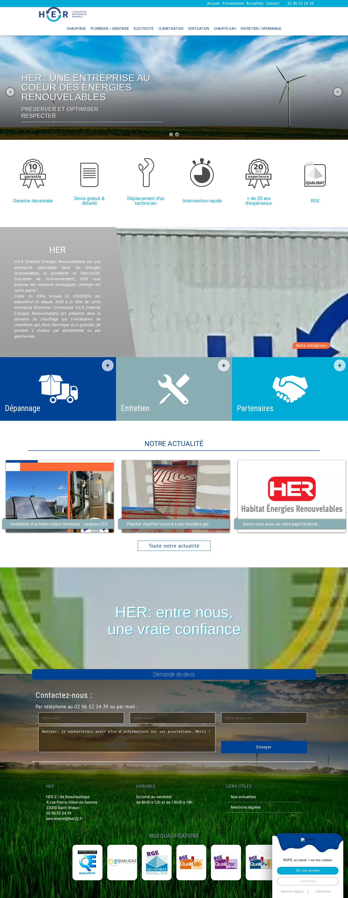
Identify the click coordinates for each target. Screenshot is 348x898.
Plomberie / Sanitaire (110, 29)
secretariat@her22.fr (64, 818)
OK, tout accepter (308, 870)
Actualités (255, 3)
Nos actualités (243, 797)
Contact (272, 3)
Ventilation (198, 29)
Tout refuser (308, 881)
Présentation (233, 3)
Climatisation (170, 29)
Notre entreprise (311, 345)
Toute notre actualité (174, 546)
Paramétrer (323, 891)
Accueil (213, 3)
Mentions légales (246, 807)
